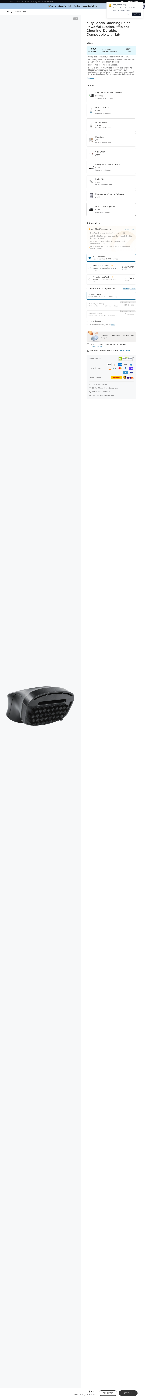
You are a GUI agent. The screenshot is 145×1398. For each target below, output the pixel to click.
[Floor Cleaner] (111, 125)
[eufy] (29, 2)
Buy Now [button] (128, 1393)
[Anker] (10, 2)
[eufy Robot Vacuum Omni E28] (111, 95)
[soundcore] (48, 2)
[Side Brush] (111, 153)
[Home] (16, 12)
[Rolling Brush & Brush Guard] (111, 167)
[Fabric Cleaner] (111, 110)
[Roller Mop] (111, 182)
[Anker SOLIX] (20, 2)
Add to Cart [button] (108, 1393)
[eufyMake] (38, 2)
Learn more (125, 350)
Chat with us (96, 347)
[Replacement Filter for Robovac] (111, 195)
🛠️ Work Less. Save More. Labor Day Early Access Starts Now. (72, 6)
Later (127, 14)
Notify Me (136, 14)
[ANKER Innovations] (129, 2)
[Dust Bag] (111, 139)
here (113, 325)
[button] (91, 78)
